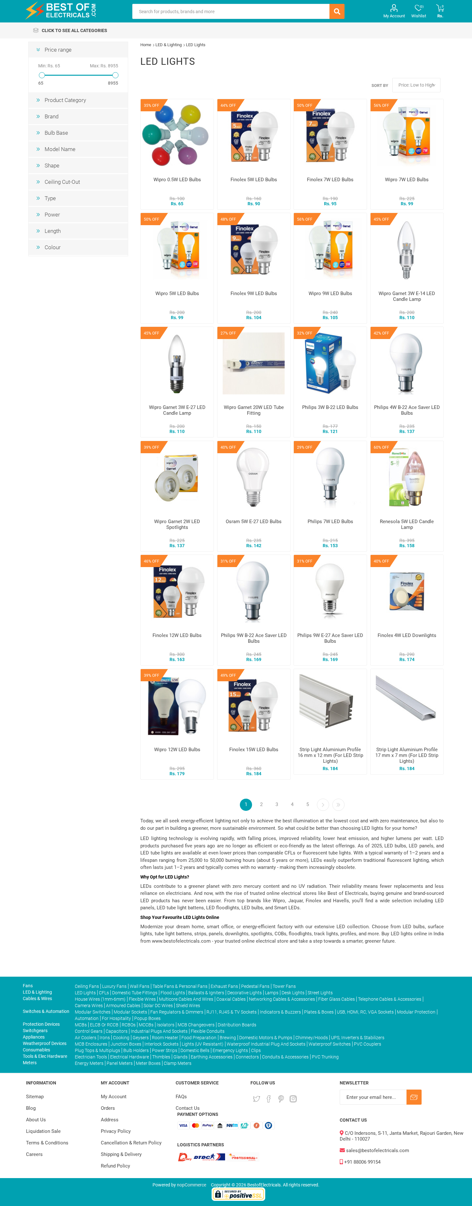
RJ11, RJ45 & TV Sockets (231, 1012)
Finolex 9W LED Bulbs (254, 293)
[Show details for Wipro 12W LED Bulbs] (177, 705)
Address (109, 1120)
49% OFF (228, 675)
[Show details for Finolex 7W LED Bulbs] (330, 135)
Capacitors (116, 1031)
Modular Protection (416, 1012)
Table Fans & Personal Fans (180, 986)
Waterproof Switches (330, 1044)
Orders (108, 1108)
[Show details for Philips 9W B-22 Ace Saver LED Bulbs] (253, 591)
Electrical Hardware (129, 1056)
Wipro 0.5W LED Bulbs (177, 180)
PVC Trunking (325, 1056)
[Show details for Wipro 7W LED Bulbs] (407, 135)
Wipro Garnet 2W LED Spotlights (177, 524)
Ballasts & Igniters (206, 992)
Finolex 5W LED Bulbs (254, 180)
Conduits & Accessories (285, 1056)
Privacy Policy (116, 1131)
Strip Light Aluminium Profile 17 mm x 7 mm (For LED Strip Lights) (406, 755)
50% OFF (304, 105)
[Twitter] (256, 1099)
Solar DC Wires (158, 1005)
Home (145, 44)
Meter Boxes (148, 1063)
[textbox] (231, 11)
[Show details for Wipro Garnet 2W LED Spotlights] (177, 477)
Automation (87, 1018)
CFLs (104, 992)
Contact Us (188, 1108)
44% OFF (228, 105)
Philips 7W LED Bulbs (330, 521)
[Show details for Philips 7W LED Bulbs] (330, 477)
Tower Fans (284, 986)
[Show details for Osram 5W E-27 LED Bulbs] (253, 477)
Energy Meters (89, 1063)
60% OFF (381, 447)
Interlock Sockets (161, 1044)
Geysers (141, 1037)
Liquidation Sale (43, 1131)
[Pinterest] (281, 1099)
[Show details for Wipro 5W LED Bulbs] (177, 249)
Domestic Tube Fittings (134, 992)
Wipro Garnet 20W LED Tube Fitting (254, 410)
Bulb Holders (136, 1050)
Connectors (247, 1056)
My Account (394, 15)
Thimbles (161, 1056)
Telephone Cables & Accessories (389, 999)
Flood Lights (173, 992)
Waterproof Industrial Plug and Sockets (266, 1044)
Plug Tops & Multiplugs (97, 1050)
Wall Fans (139, 986)
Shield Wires (188, 1005)
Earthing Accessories (211, 1056)
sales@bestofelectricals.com (377, 1150)
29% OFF (304, 447)
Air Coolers (85, 1037)
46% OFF (151, 561)
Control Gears (88, 1031)
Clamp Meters (177, 1063)
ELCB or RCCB (104, 1024)
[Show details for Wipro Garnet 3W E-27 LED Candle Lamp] (177, 363)
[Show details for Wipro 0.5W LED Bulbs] (177, 135)
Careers (34, 1154)
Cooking (121, 1037)
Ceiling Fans (87, 986)
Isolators (165, 1024)
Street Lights (320, 992)
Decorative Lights (244, 992)
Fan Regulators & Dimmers (176, 1012)
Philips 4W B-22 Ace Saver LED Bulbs (407, 410)
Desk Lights (293, 992)
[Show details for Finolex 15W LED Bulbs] (253, 705)
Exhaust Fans (224, 986)
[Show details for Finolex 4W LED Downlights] (407, 591)
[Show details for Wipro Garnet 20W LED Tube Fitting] (253, 363)
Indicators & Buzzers (280, 1012)
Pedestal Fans (255, 986)
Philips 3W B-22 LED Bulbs (330, 407)
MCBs (81, 1024)
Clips (256, 1050)
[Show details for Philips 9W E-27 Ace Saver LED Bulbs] (330, 591)
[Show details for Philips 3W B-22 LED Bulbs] (330, 363)
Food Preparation (198, 1037)
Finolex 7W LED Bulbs (330, 180)
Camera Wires (89, 1005)
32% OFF (304, 333)
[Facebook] (269, 1099)
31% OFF (228, 561)
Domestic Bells (194, 1050)
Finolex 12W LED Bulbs (177, 635)
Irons (105, 1037)
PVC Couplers (367, 1044)
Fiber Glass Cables (336, 999)
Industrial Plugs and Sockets (159, 1031)
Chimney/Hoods (311, 1037)
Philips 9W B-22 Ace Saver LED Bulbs (254, 638)
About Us (36, 1120)
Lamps (271, 992)
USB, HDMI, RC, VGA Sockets (365, 1012)
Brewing (228, 1037)
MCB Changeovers (196, 1024)
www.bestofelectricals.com (181, 941)
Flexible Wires (142, 999)
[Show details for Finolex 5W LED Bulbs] (253, 135)
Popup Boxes (147, 1018)
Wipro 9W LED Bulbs (330, 293)
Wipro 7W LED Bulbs (407, 180)
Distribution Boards (237, 1024)
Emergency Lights (230, 1050)
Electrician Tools (91, 1056)
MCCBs (146, 1024)
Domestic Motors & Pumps (265, 1037)
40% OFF (228, 447)
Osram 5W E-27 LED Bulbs (254, 521)
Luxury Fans (114, 986)
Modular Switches (92, 1012)
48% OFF (228, 219)
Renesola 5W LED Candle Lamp (407, 524)
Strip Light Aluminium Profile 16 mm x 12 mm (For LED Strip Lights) (330, 755)
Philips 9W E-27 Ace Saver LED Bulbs (330, 638)
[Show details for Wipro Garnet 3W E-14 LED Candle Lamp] (407, 249)
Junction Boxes (125, 1044)
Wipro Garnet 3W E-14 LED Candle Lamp (407, 296)
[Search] (337, 11)
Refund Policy (115, 1166)
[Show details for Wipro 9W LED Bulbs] (330, 249)
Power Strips (164, 1050)
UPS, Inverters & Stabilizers (357, 1037)
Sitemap (35, 1097)
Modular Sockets (130, 1012)
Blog (31, 1108)
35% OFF (151, 105)
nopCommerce (191, 1184)
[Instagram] (293, 1099)
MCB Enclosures (91, 1044)
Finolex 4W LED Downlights (407, 635)
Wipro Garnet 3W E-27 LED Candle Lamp (177, 410)
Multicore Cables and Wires (186, 999)
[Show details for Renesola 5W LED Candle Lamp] (407, 477)
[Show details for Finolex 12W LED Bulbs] (177, 591)
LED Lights (85, 992)
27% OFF (228, 333)
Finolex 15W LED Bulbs (253, 749)
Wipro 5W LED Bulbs (177, 293)
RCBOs (128, 1024)
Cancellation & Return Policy (131, 1143)
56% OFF (381, 105)
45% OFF (381, 219)
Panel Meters (120, 1063)
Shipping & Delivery (121, 1154)
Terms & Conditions (47, 1143)
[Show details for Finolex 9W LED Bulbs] (253, 249)
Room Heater (165, 1037)
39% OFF (151, 447)
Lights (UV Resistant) (202, 1044)
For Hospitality (116, 1018)
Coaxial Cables (231, 999)
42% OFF (381, 333)
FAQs (181, 1097)
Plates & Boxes (319, 1012)
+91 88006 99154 (361, 1162)
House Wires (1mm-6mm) (100, 999)
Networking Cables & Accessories (282, 999)
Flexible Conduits (207, 1031)
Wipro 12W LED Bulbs (177, 749)
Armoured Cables (123, 1005)
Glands (180, 1056)
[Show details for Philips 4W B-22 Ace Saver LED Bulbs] (407, 363)
